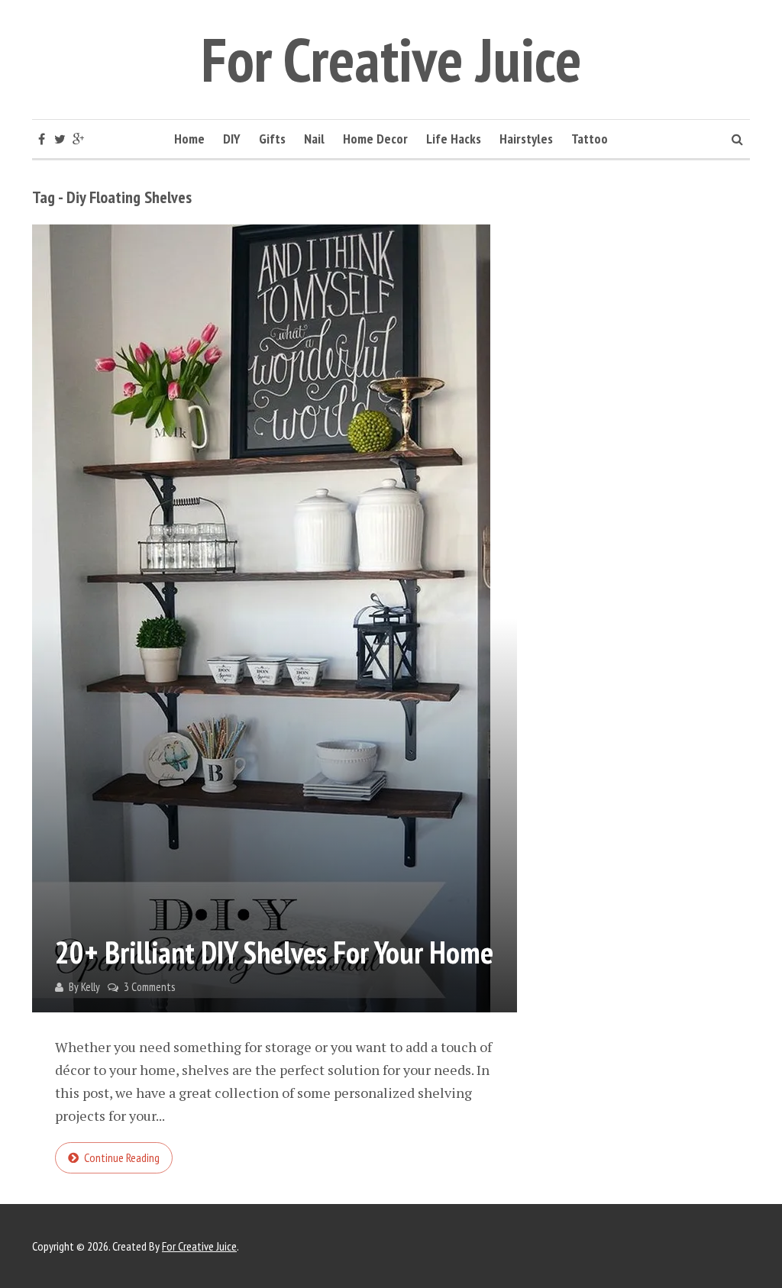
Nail (314, 138)
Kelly (90, 987)
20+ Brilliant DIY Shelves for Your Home (274, 952)
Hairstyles (526, 138)
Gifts (272, 138)
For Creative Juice (391, 59)
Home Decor (375, 138)
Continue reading (122, 1157)
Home (189, 138)
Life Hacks (453, 138)
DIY (232, 138)
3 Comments (149, 987)
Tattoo (589, 138)
